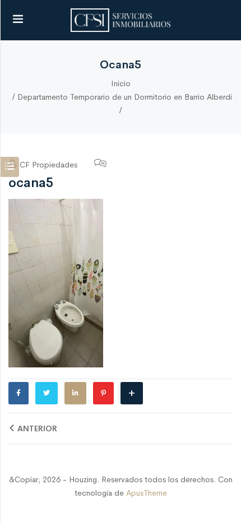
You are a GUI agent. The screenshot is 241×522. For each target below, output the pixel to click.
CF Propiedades (47, 165)
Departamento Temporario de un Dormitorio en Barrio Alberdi (124, 97)
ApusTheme (146, 493)
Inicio (121, 83)
